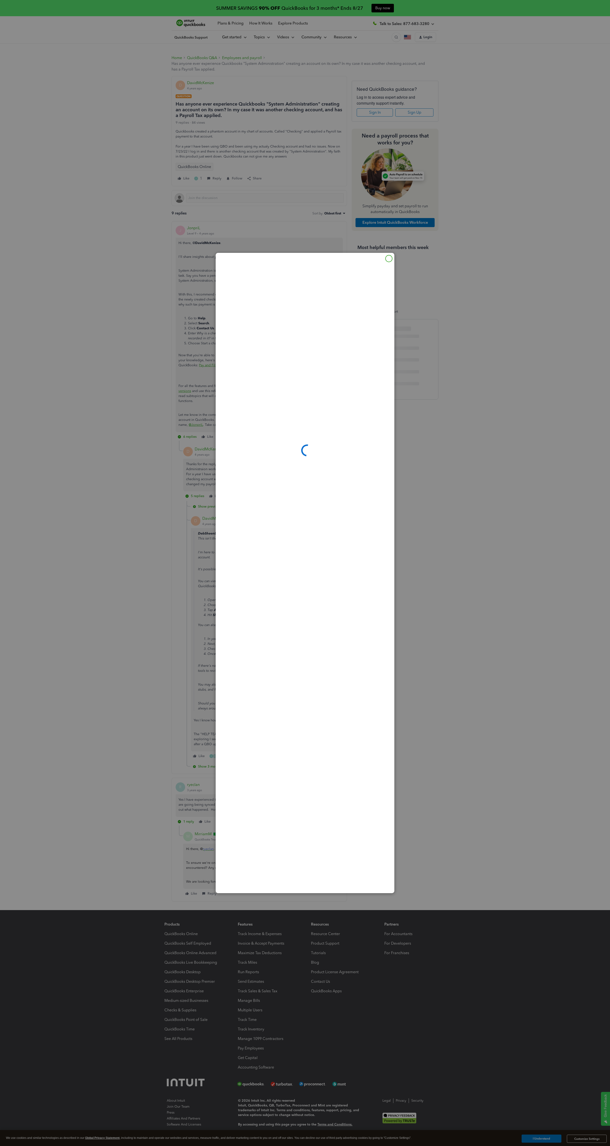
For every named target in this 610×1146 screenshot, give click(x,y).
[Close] (389, 258)
